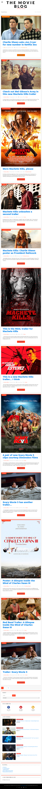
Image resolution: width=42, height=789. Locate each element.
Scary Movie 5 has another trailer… (18, 503)
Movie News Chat (5, 16)
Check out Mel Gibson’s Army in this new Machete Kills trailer (20, 92)
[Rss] (25, 787)
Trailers (4, 60)
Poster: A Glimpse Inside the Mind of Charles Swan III (19, 581)
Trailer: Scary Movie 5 (15, 672)
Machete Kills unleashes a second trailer (17, 212)
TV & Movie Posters (6, 108)
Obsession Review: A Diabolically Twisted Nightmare (27, 720)
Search (14, 695)
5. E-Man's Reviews (5, 768)
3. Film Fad (4, 767)
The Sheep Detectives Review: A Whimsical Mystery (27, 729)
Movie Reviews (20, 719)
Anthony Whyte (6, 171)
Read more (21, 103)
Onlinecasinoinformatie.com (7, 771)
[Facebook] (16, 787)
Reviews (18, 753)
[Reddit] (23, 787)
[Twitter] (18, 787)
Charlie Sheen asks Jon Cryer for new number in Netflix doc (20, 43)
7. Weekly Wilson (5, 769)
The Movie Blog (21, 4)
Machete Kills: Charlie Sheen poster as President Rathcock (19, 251)
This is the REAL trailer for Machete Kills (18, 330)
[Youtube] (21, 787)
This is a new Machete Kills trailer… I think (18, 378)
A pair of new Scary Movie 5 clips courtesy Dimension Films (20, 456)
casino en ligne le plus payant (7, 770)
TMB (4, 47)
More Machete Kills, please (18, 168)
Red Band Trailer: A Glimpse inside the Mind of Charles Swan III (18, 625)
